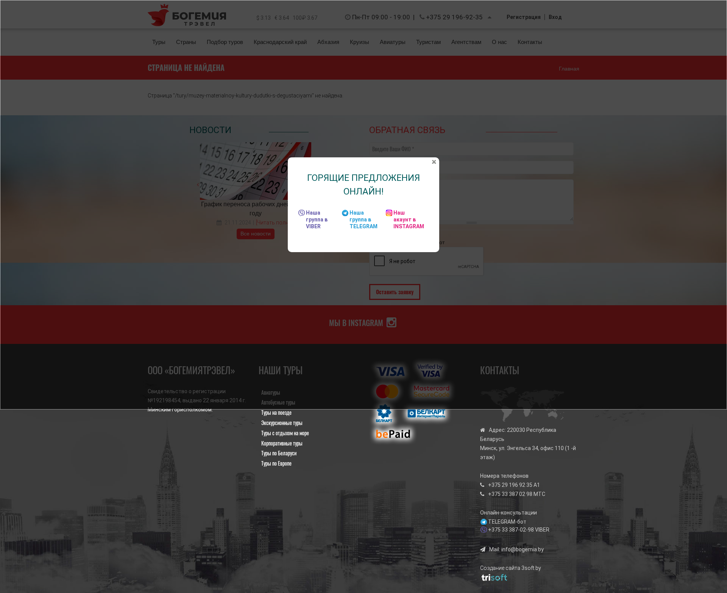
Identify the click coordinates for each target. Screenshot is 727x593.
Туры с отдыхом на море (285, 433)
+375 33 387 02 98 (510, 494)
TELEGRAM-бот (507, 522)
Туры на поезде (276, 412)
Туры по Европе (276, 463)
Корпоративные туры (282, 443)
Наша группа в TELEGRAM (363, 219)
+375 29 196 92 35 (510, 485)
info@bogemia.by (522, 549)
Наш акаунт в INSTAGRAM (408, 219)
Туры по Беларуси (278, 453)
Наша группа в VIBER (317, 219)
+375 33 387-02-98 (511, 530)
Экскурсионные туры (282, 423)
